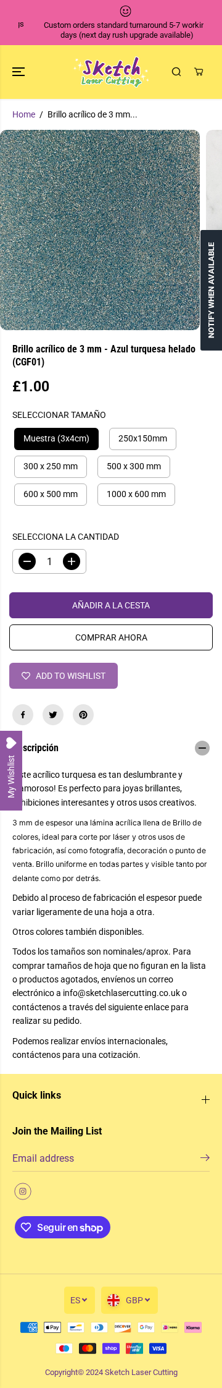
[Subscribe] (205, 1160)
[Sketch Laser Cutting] (111, 71)
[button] (19, 71)
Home (23, 114)
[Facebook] (22, 714)
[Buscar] (176, 72)
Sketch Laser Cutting (141, 1372)
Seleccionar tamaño (59, 415)
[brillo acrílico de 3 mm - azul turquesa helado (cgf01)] (100, 230)
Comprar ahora (111, 637)
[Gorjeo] (53, 714)
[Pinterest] (83, 714)
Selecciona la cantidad (65, 537)
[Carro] (198, 72)
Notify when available (211, 290)
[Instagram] (22, 1191)
